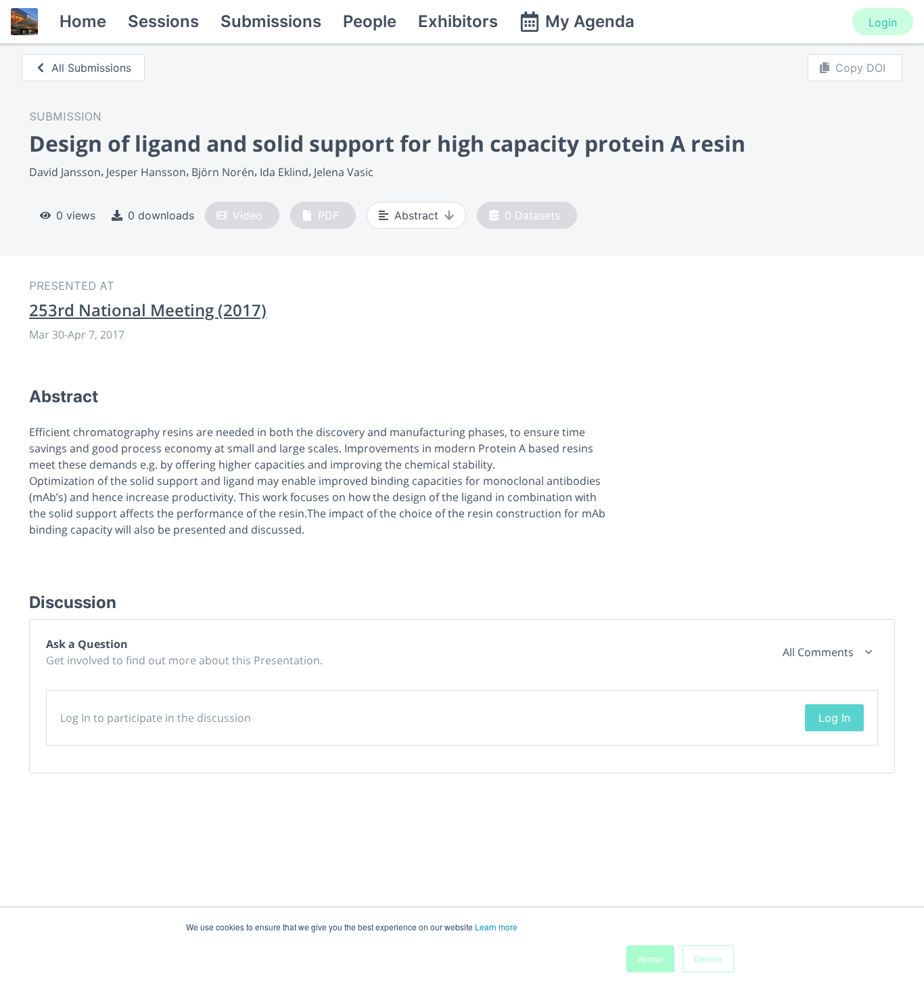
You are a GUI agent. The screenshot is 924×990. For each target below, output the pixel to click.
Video (247, 215)
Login (883, 22)
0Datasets (532, 215)
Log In (834, 718)
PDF (328, 215)
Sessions (163, 21)
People (369, 21)
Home (83, 21)
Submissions (271, 21)
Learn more (496, 926)
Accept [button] (650, 958)
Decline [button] (708, 958)
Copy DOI (860, 67)
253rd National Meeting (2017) (148, 310)
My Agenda (589, 21)
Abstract (416, 215)
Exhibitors (458, 21)
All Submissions (91, 67)
